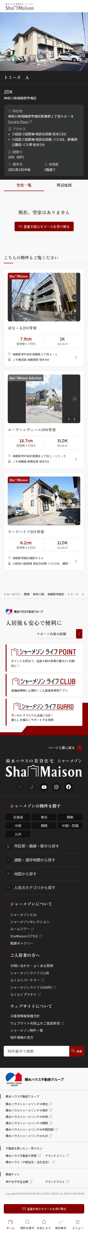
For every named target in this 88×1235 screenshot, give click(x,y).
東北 (44, 817)
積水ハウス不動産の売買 (21, 1156)
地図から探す (25, 874)
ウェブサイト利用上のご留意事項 (35, 1023)
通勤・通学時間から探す (34, 860)
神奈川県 (38, 594)
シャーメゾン (12, 594)
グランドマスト (55, 1182)
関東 (27, 594)
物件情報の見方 (21, 1037)
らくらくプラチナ (23, 994)
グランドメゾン (55, 1156)
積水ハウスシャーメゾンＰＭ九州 (27, 1136)
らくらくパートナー (25, 980)
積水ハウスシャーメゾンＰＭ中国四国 (30, 1129)
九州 (18, 834)
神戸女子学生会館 (17, 1182)
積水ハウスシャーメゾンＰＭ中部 (27, 1117)
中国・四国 (70, 825)
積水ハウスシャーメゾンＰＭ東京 (27, 1110)
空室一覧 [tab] (23, 185)
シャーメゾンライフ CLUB (29, 973)
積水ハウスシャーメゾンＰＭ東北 (27, 1104)
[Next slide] (74, 297)
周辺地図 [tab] (64, 185)
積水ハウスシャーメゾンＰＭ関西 (27, 1123)
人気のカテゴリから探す (34, 887)
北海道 (18, 817)
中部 (18, 825)
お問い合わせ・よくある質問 (31, 965)
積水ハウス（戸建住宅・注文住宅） (28, 1162)
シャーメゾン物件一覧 (26, 1030)
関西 (44, 825)
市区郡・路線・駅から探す (36, 846)
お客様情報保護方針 (25, 1016)
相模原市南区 (55, 594)
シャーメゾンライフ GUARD (31, 987)
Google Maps (18, 121)
